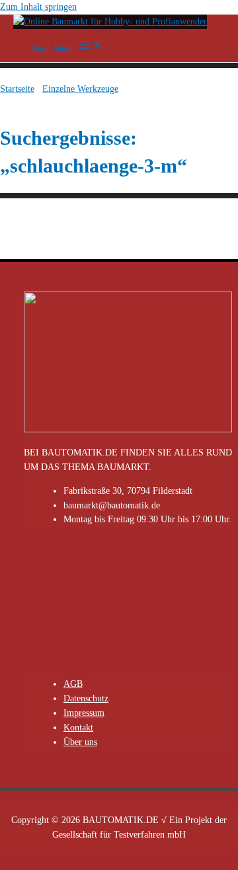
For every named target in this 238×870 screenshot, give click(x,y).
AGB (73, 684)
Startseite (17, 89)
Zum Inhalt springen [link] (38, 7)
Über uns (80, 742)
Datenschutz (85, 698)
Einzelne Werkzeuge (80, 89)
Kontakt (78, 727)
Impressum (83, 713)
